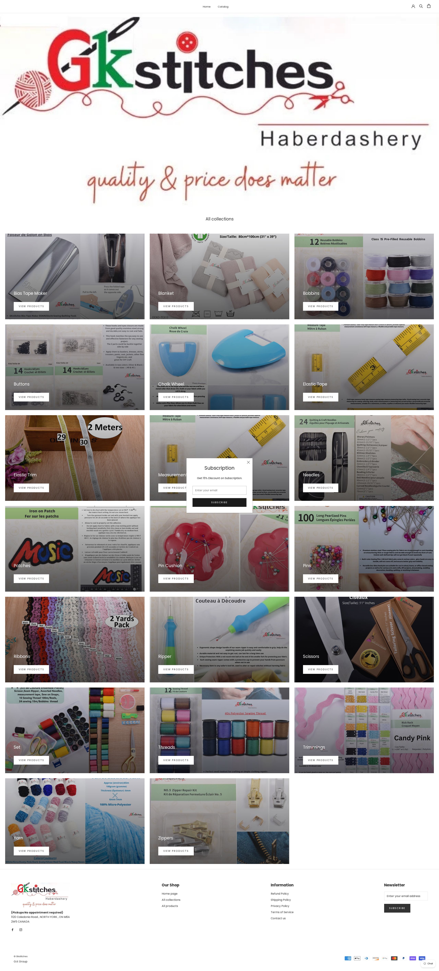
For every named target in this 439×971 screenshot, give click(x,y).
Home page (169, 894)
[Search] (421, 6)
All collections (171, 900)
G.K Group (20, 961)
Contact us (278, 918)
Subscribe (219, 502)
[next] (431, 110)
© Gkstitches (21, 956)
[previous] (8, 110)
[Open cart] (428, 6)
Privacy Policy (280, 906)
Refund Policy (280, 894)
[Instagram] (20, 929)
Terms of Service (282, 912)
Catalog (223, 6)
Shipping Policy (281, 900)
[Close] (248, 462)
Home (207, 6)
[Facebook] (12, 929)
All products (170, 906)
